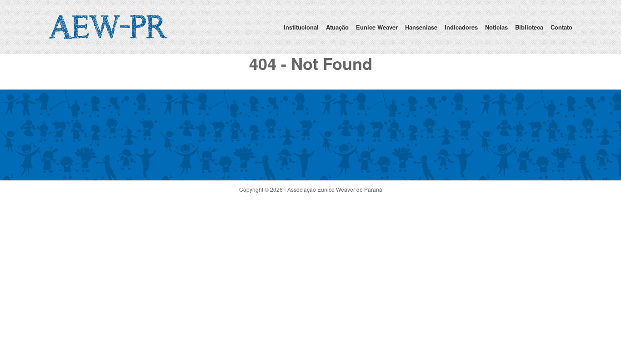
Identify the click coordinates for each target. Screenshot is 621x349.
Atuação (337, 27)
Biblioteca (529, 27)
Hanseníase (421, 27)
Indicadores (461, 27)
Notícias (496, 27)
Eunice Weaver (377, 27)
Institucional (301, 27)
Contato (561, 27)
